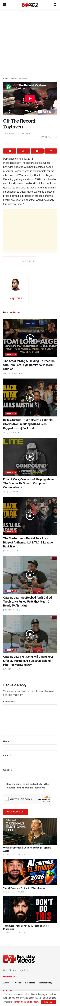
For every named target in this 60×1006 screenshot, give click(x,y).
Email (7, 755)
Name (7, 741)
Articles (7, 983)
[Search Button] (55, 5)
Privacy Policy (45, 983)
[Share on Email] (37, 151)
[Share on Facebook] (9, 151)
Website (7, 770)
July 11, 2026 (10, 492)
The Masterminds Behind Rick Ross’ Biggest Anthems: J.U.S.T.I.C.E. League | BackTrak (28, 542)
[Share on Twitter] (23, 151)
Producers (30, 983)
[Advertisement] (30, 42)
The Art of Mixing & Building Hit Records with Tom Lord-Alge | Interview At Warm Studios (29, 365)
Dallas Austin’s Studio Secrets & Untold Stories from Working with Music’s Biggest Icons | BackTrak (28, 424)
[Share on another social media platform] (50, 151)
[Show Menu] (4, 5)
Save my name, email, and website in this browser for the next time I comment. (27, 786)
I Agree (48, 1002)
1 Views (6, 932)
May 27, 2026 (10, 551)
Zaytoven (16, 298)
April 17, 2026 (10, 610)
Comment (9, 701)
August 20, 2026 (11, 373)
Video (13, 79)
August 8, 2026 (10, 432)
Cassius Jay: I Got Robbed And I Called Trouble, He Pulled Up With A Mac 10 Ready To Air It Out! (27, 601)
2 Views (6, 854)
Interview (23, 79)
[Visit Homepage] (30, 5)
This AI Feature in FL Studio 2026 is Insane (24, 888)
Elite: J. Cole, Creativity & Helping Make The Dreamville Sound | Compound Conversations (28, 483)
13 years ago (24, 133)
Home (5, 79)
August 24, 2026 (18, 854)
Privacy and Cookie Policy (25, 1002)
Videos (18, 983)
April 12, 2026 (10, 669)
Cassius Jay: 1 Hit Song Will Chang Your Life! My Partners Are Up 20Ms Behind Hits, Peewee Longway (28, 660)
